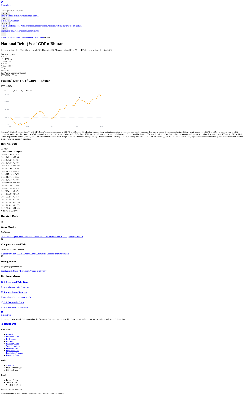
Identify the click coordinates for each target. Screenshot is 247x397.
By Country (11, 339)
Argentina (58, 254)
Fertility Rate (74, 236)
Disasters (64, 26)
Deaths (24, 16)
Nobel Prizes (20, 26)
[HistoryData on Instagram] (7, 324)
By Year (9, 341)
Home (3, 37)
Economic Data (33, 31)
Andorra (26, 254)
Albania (14, 254)
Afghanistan (6, 254)
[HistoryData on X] (2, 324)
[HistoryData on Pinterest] (15, 324)
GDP (81, 236)
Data (4, 28)
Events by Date (12, 344)
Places (79, 26)
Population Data (12, 351)
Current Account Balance (42, 236)
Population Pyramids (18, 31)
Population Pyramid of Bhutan (32, 271)
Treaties (58, 26)
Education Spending (60, 236)
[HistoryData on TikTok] (12, 324)
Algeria (20, 254)
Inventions (29, 26)
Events (4, 18)
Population (5, 31)
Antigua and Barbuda (45, 254)
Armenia (65, 254)
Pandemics (72, 26)
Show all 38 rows (10, 211)
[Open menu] (3, 34)
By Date (9, 334)
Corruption (27, 236)
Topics (4, 23)
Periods (44, 26)
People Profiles (33, 16)
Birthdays (17, 16)
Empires (37, 26)
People (4, 13)
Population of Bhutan (9, 271)
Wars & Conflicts (8, 26)
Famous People (7, 16)
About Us (10, 365)
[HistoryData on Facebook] (5, 324)
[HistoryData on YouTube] (10, 324)
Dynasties (51, 26)
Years (17, 21)
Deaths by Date (12, 337)
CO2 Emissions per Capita (12, 236)
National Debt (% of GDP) (33, 37)
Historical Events (8, 21)
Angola (33, 254)
